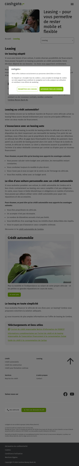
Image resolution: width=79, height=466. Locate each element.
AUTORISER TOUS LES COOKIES (51, 89)
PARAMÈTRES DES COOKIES (27, 89)
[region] (39, 80)
